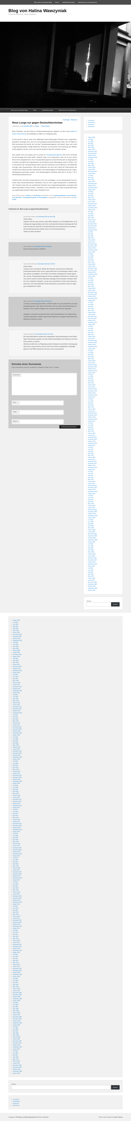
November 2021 (92, 226)
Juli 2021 (90, 232)
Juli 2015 (90, 375)
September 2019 (92, 274)
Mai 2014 (90, 403)
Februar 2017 (91, 336)
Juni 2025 (90, 161)
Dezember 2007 (92, 558)
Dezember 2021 (92, 224)
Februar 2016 (91, 360)
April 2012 (91, 453)
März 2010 (91, 503)
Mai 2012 (90, 451)
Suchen (89, 601)
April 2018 (91, 308)
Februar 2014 (91, 409)
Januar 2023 (91, 201)
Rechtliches (37, 195)
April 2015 (91, 381)
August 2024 (91, 173)
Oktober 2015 (92, 368)
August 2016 (91, 348)
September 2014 (92, 395)
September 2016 (92, 346)
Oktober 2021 (92, 228)
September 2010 (92, 491)
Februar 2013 (91, 433)
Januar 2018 (91, 314)
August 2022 (91, 209)
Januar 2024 (91, 181)
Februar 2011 (91, 481)
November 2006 (92, 584)
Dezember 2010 (92, 485)
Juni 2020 (90, 256)
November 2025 (92, 153)
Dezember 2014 (92, 389)
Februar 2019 (91, 288)
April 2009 (91, 526)
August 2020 (91, 252)
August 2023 (91, 189)
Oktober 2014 (92, 393)
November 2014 (92, 391)
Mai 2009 (90, 524)
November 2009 (92, 511)
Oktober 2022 (92, 205)
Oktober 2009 (92, 513)
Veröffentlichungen (68, 2)
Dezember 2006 (92, 582)
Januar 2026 (91, 149)
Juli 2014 (90, 399)
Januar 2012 (91, 459)
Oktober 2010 (92, 489)
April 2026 (91, 145)
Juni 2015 (90, 377)
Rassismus (19, 197)
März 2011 (91, 479)
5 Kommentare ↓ (46, 126)
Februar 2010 (91, 505)
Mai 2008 (90, 548)
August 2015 (91, 373)
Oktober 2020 (92, 248)
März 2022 (91, 217)
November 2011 (92, 463)
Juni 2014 (90, 401)
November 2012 (92, 439)
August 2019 (91, 276)
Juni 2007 (90, 570)
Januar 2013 (91, 435)
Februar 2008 (91, 554)
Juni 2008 (90, 546)
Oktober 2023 (92, 185)
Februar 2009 (91, 530)
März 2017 (91, 334)
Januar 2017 (91, 338)
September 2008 (92, 540)
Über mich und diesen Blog (43, 2)
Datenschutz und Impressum (87, 2)
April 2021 (91, 236)
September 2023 (92, 187)
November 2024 (92, 171)
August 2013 (91, 421)
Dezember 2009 (92, 509)
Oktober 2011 (91, 465)
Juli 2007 (90, 568)
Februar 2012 (91, 457)
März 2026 (91, 147)
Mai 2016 (90, 354)
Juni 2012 (90, 449)
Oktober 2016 (92, 344)
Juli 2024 (90, 175)
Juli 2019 (90, 278)
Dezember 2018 (92, 292)
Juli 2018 (90, 302)
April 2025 (91, 163)
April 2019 (91, 284)
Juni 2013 (90, 425)
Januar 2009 (91, 532)
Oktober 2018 (92, 296)
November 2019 (92, 270)
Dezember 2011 (92, 461)
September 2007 (92, 564)
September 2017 (92, 322)
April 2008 (91, 550)
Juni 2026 (90, 141)
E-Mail (14, 412)
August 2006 (91, 590)
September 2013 (92, 419)
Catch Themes (118, 1117)
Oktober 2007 (92, 562)
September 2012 (92, 443)
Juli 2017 (90, 326)
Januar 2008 (91, 556)
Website (15, 421)
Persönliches (91, 122)
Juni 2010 (90, 497)
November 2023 (92, 183)
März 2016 (91, 358)
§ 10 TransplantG (42, 197)
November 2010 (92, 487)
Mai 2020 (90, 258)
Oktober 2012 (92, 441)
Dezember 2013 (92, 413)
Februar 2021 (91, 240)
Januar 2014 (91, 411)
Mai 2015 (90, 379)
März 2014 (91, 407)
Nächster (75, 120)
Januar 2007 (91, 580)
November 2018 (92, 294)
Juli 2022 (90, 211)
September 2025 (92, 157)
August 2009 (91, 517)
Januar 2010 (91, 507)
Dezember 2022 (92, 203)
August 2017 (91, 324)
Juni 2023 (90, 193)
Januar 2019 (91, 290)
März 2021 (91, 238)
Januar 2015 (91, 387)
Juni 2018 (90, 304)
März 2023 (91, 197)
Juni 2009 (90, 522)
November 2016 (92, 342)
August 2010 (91, 493)
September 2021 (92, 230)
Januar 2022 (91, 222)
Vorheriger (65, 120)
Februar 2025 (91, 167)
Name (14, 402)
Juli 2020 (90, 254)
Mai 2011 (90, 475)
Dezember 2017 (92, 316)
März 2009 (91, 528)
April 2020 (91, 260)
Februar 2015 (91, 385)
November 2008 (92, 536)
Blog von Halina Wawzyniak (37, 10)
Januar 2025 (91, 169)
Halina (37, 126)
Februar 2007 (91, 578)
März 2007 (91, 576)
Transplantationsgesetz (54, 155)
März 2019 (91, 286)
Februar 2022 (91, 220)
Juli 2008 (90, 544)
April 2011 (91, 477)
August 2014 (91, 397)
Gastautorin (91, 120)
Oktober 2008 (92, 538)
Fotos (57, 2)
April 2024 (91, 177)
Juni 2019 (90, 280)
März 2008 (91, 552)
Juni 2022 (90, 213)
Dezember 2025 (92, 151)
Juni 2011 (90, 473)
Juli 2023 (90, 191)
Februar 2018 (91, 312)
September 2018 (92, 298)
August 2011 (91, 469)
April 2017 (91, 332)
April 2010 (91, 501)
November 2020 (92, 246)
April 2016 (91, 356)
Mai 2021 (90, 234)
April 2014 (91, 405)
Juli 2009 (90, 520)
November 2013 (92, 415)
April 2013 (91, 429)
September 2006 (92, 588)
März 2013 (91, 431)
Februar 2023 (91, 199)
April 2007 (91, 574)
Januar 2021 (91, 242)
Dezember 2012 (92, 437)
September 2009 (92, 515)
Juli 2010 (90, 495)
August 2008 (91, 542)
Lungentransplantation (60, 195)
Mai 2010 (90, 499)
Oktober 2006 (92, 586)
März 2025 (91, 165)
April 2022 (91, 215)
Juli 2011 (90, 471)
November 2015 (92, 366)
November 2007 (92, 560)
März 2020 (91, 262)
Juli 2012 (90, 447)
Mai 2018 (90, 306)
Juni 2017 (90, 328)
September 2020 (92, 250)
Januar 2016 (91, 362)
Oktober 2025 (92, 155)
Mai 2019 (90, 282)
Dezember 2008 (92, 534)
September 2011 (92, 467)
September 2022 (92, 207)
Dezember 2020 (92, 244)
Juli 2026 (90, 139)
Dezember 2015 (92, 364)
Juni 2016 (90, 352)
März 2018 (91, 310)
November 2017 (92, 318)
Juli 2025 (90, 159)
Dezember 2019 (92, 268)
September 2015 (92, 370)
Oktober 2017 (92, 320)
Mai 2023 (90, 195)
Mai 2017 (90, 330)
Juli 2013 (90, 423)
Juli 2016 (90, 350)
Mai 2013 (90, 427)
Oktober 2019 (92, 272)
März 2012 (91, 455)
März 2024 (91, 179)
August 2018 (91, 300)
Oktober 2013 (92, 417)
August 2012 (91, 445)
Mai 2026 (90, 143)
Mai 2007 (90, 572)
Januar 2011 (91, 483)
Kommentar (16, 375)
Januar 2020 (91, 266)
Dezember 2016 (92, 340)
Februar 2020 (91, 264)
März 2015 (91, 383)
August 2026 (91, 137)
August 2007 (91, 566)
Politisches (91, 124)
